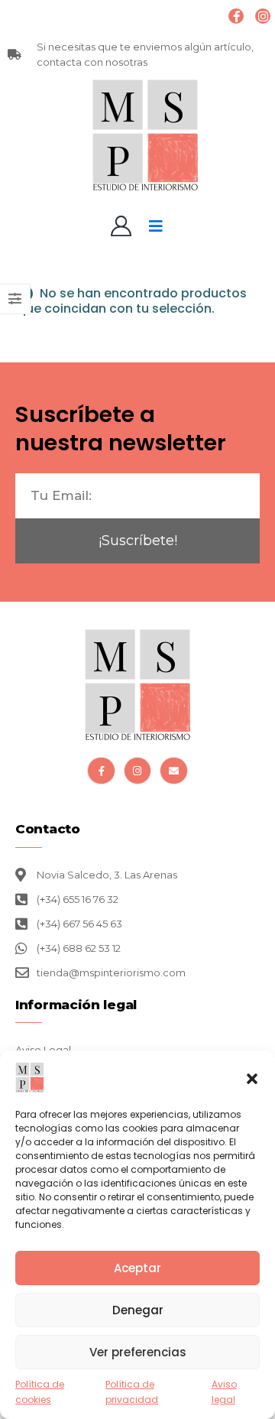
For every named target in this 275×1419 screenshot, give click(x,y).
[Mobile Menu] (156, 226)
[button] (252, 1077)
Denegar (137, 1310)
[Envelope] (173, 770)
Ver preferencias (137, 1352)
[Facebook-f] (101, 770)
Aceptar (137, 1268)
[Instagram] (262, 16)
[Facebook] (236, 16)
